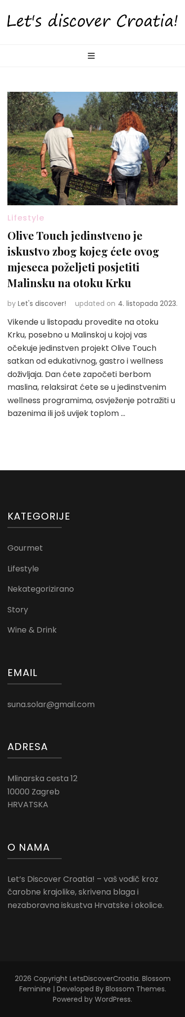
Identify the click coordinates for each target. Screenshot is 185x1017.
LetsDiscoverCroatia (104, 978)
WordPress (113, 999)
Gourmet (25, 548)
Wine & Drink (32, 630)
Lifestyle (25, 218)
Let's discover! (42, 303)
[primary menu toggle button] (92, 56)
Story (17, 609)
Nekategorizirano (40, 589)
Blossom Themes (135, 989)
